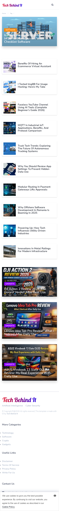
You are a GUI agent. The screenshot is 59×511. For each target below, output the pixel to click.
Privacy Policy (9, 468)
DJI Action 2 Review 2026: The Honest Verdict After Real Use (25, 290)
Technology (8, 432)
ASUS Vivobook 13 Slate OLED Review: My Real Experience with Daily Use (27, 373)
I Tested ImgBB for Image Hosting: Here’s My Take (33, 85)
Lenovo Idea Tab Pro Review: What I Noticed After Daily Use (29, 332)
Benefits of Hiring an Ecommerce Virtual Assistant (34, 65)
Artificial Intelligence (12, 405)
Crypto (5, 440)
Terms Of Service (10, 465)
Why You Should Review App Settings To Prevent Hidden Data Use (34, 169)
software (10, 30)
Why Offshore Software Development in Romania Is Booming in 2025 (33, 210)
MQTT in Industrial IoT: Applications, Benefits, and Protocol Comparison (33, 128)
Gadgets (9, 284)
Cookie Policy (8, 507)
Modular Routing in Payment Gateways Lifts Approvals (34, 188)
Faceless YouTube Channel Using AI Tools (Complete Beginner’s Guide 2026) (33, 107)
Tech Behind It (12, 414)
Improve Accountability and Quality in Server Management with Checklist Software (28, 38)
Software (7, 436)
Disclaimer (7, 461)
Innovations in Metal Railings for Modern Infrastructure (34, 250)
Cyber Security (33, 405)
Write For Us (8, 472)
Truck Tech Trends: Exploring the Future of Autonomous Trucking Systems (34, 148)
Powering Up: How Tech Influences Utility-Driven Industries (31, 230)
